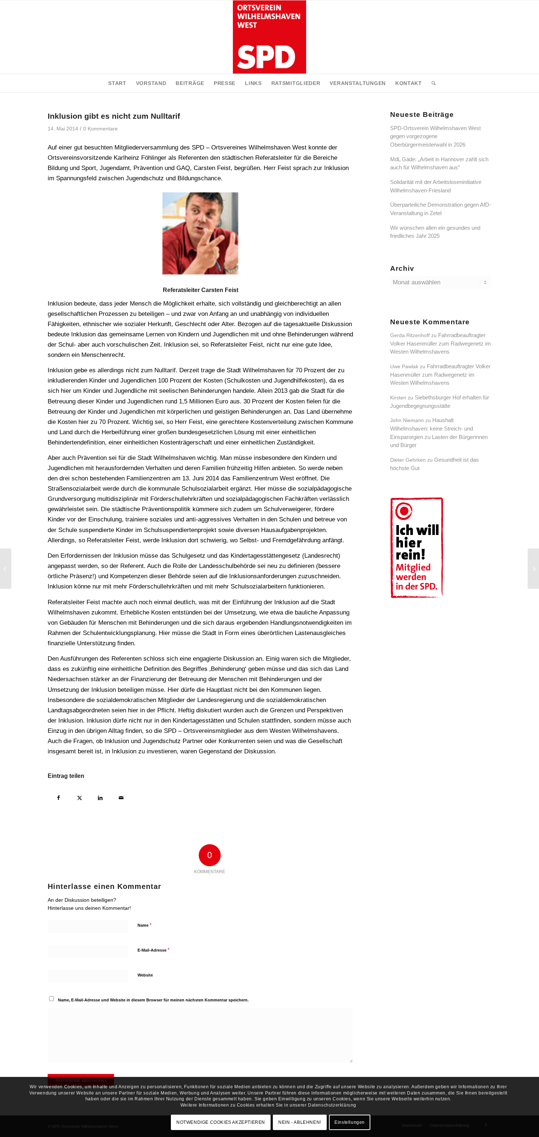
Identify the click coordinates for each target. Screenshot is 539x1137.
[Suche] (431, 83)
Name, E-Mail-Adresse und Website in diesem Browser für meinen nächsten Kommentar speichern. (153, 1000)
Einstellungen (349, 1122)
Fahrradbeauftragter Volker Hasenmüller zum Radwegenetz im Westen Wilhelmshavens (440, 343)
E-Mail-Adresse (153, 950)
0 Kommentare (100, 129)
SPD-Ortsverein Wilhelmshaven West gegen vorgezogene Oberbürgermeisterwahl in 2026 (435, 136)
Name (144, 925)
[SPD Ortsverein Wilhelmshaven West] (269, 37)
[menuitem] (117, 83)
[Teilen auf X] (79, 797)
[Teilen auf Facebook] (58, 797)
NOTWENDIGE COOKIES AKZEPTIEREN (220, 1122)
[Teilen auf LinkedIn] (100, 797)
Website (145, 975)
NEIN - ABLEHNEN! (299, 1122)
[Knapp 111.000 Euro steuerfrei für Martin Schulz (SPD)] (5, 569)
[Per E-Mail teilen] (121, 797)
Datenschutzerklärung (332, 1105)
